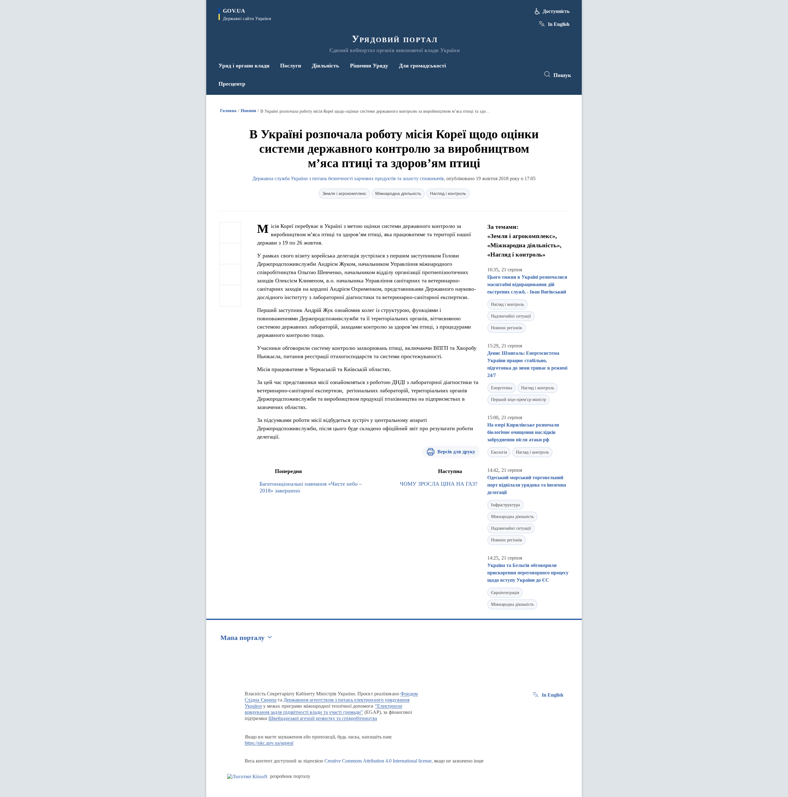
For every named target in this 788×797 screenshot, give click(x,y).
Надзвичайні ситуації (511, 316)
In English (558, 24)
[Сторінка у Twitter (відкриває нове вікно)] (518, 74)
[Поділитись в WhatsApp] (230, 274)
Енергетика (501, 388)
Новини (248, 110)
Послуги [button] (290, 66)
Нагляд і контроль (448, 193)
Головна (228, 110)
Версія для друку (456, 451)
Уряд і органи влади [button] (244, 66)
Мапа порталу (242, 637)
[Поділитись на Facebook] (230, 232)
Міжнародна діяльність (398, 193)
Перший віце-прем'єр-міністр (518, 399)
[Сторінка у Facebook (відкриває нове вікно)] (507, 74)
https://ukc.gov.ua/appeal (269, 743)
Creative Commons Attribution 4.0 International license (378, 760)
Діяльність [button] (325, 66)
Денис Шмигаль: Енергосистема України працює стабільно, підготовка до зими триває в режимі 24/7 (527, 364)
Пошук (562, 75)
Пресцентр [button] (232, 84)
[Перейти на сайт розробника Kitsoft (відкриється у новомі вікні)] (247, 776)
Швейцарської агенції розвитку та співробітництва (322, 718)
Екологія (499, 452)
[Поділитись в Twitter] (230, 253)
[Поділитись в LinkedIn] (230, 295)
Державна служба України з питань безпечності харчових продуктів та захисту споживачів (348, 178)
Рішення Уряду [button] (369, 66)
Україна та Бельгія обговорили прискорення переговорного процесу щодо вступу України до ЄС (528, 573)
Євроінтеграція (505, 592)
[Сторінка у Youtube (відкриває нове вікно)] (529, 74)
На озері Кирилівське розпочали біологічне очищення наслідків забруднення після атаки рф (523, 432)
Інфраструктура (505, 505)
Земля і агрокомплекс (344, 193)
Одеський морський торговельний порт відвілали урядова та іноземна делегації (526, 485)
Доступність (556, 11)
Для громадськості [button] (422, 66)
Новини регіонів (506, 328)
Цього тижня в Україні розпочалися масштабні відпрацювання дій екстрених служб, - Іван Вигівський (527, 284)
